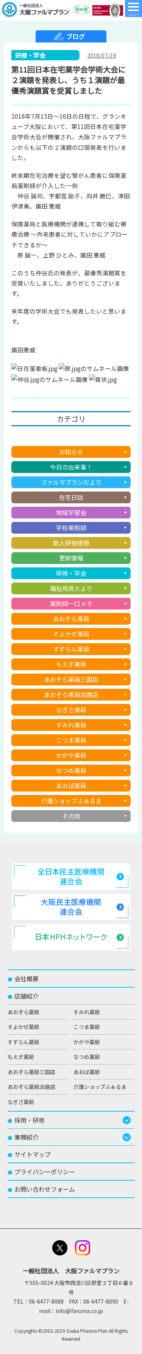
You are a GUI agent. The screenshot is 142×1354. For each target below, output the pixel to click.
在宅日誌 (71, 497)
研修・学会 (71, 573)
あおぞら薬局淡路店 (71, 694)
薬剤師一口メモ (71, 603)
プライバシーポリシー (41, 1171)
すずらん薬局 (71, 648)
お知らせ (71, 451)
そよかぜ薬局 (71, 633)
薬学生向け (71, 436)
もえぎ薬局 (71, 664)
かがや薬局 (71, 755)
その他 (71, 815)
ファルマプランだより (71, 482)
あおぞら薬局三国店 (71, 679)
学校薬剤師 (71, 527)
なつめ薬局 (71, 770)
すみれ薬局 (71, 724)
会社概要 (23, 978)
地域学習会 (71, 512)
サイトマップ (29, 1154)
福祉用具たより (71, 588)
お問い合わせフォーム (41, 1189)
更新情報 (71, 557)
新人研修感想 (71, 542)
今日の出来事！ (71, 466)
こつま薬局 (71, 740)
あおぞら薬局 (71, 618)
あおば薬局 (71, 785)
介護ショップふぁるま (71, 800)
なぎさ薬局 (71, 709)
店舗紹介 (23, 996)
